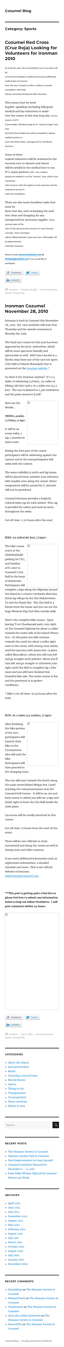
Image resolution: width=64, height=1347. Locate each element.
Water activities (17, 1101)
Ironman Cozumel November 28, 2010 (26, 308)
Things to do (18, 293)
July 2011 (13, 1237)
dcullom (13, 289)
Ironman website (37, 368)
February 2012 (16, 1229)
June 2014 (14, 1207)
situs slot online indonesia (24, 1315)
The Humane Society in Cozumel (28, 1151)
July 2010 (13, 1255)
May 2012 (14, 1224)
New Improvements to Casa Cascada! (30, 1160)
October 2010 (16, 1246)
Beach (12, 1071)
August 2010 (15, 1250)
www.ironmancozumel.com (22, 875)
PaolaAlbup (15, 1289)
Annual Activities (48, 289)
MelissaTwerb (16, 1298)
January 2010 (16, 1259)
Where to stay (16, 1105)
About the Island (18, 1062)
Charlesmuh (15, 1306)
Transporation (17, 1092)
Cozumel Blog (18, 11)
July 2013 (13, 1211)
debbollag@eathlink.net (16, 259)
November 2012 (17, 1216)
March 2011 (15, 1242)
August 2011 (15, 1233)
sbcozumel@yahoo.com (30, 255)
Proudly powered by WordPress (36, 1341)
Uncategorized (17, 1097)
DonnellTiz (15, 1324)
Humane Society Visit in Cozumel (28, 1156)
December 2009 (17, 1264)
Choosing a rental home (23, 1075)
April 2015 (14, 1203)
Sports (8, 293)
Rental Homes (16, 1079)
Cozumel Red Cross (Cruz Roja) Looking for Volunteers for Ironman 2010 (31, 50)
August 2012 (15, 1220)
